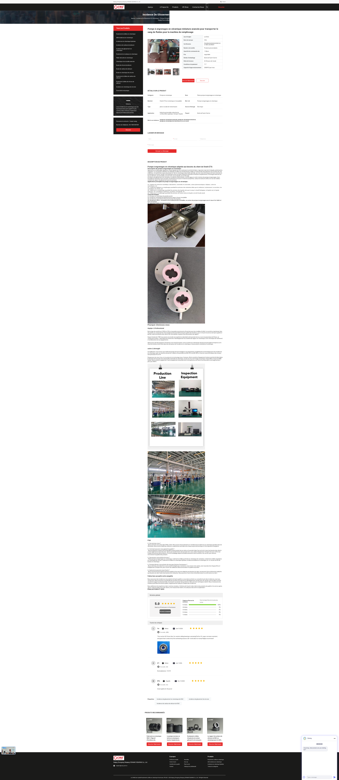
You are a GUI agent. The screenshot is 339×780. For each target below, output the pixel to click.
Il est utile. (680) (164, 632)
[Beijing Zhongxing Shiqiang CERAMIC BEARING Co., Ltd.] (119, 7)
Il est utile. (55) (164, 684)
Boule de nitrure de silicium (123, 65)
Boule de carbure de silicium (124, 69)
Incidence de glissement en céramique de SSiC (170, 699)
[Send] (334, 777)
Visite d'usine (173, 762)
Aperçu (133, 18)
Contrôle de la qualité (175, 764)
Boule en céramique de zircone (125, 72)
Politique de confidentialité (190, 766)
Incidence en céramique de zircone (126, 87)
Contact (171, 766)
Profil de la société (174, 759)
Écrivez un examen (165, 611)
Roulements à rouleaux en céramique (126, 54)
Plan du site (187, 764)
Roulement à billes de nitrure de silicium (125, 82)
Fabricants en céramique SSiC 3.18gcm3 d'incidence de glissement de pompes (154, 738)
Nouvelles (186, 759)
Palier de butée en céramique (124, 57)
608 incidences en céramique (124, 37)
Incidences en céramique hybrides (126, 41)
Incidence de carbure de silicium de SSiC (168, 703)
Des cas (186, 762)
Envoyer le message (162, 151)
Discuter (128, 130)
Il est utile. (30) (164, 667)
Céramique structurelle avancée (125, 61)
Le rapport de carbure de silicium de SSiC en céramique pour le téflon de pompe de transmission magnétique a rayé (215, 738)
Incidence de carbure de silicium (125, 45)
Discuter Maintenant (188, 80)
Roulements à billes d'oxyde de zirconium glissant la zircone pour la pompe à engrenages (194, 738)
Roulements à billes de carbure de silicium (125, 77)
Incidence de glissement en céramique (148, 18)
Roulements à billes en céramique (125, 34)
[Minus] (335, 738)
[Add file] (304, 777)
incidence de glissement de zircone (199, 699)
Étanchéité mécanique (122, 90)
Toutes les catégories (213, 766)
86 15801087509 (134, 125)
